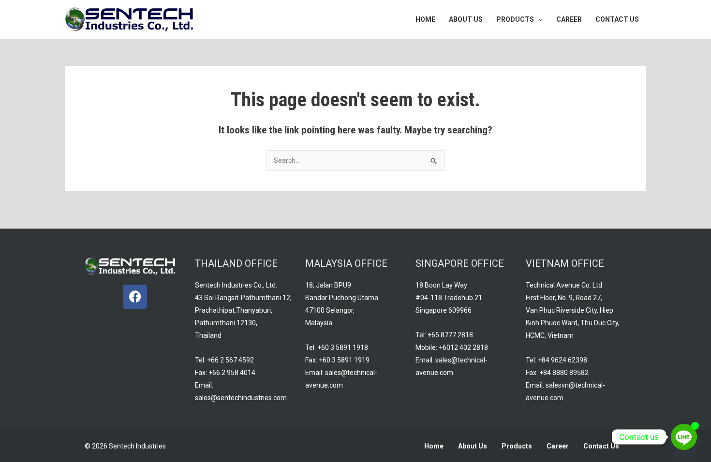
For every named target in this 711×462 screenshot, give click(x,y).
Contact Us (601, 446)
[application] (538, 19)
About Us (472, 446)
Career (558, 446)
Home (434, 446)
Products (517, 446)
